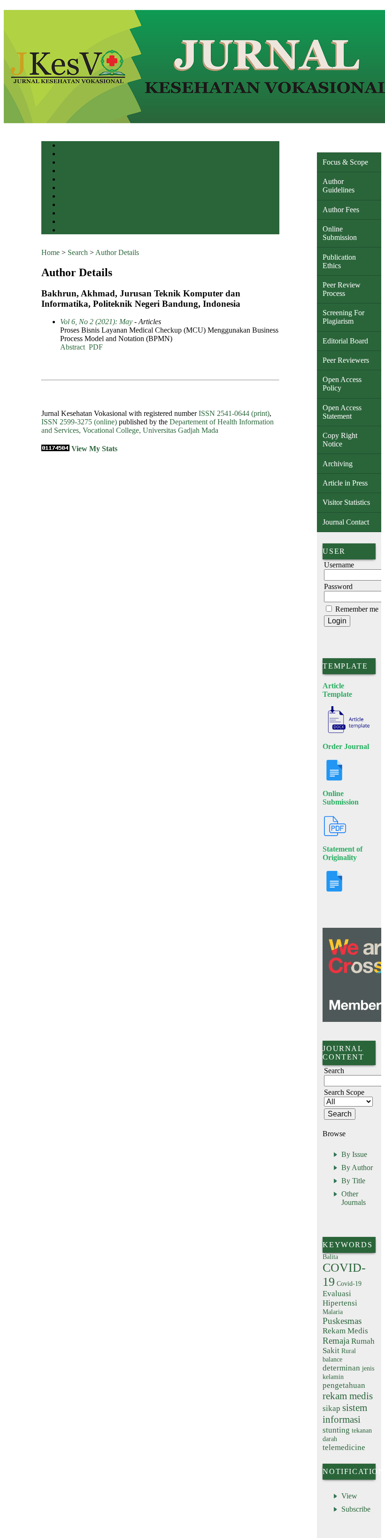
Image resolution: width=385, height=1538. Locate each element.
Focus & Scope (345, 162)
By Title (353, 1181)
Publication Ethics (339, 261)
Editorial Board (345, 341)
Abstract (72, 347)
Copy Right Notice (340, 439)
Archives (69, 196)
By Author (357, 1167)
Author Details (117, 252)
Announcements (76, 205)
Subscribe (355, 1509)
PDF (96, 347)
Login (66, 163)
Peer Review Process (342, 289)
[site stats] (55, 449)
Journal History (76, 230)
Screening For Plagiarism (343, 317)
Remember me (356, 609)
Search (67, 180)
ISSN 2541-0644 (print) (234, 413)
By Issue (354, 1154)
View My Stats (94, 449)
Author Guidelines (338, 185)
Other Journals (353, 1198)
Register (68, 171)
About (66, 154)
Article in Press (345, 483)
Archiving (338, 464)
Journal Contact (346, 522)
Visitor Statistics (346, 502)
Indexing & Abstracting (84, 222)
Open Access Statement (342, 412)
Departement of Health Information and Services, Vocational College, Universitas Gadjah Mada (157, 426)
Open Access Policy (342, 383)
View (349, 1496)
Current (68, 188)
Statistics (70, 213)
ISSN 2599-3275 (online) (79, 422)
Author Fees (341, 210)
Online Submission (340, 233)
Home (66, 146)
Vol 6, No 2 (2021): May (96, 322)
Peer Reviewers (346, 360)
